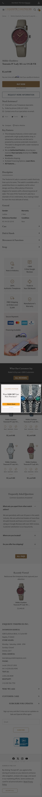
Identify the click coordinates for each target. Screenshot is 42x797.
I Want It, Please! (11, 404)
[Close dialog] (40, 386)
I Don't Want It (11, 407)
